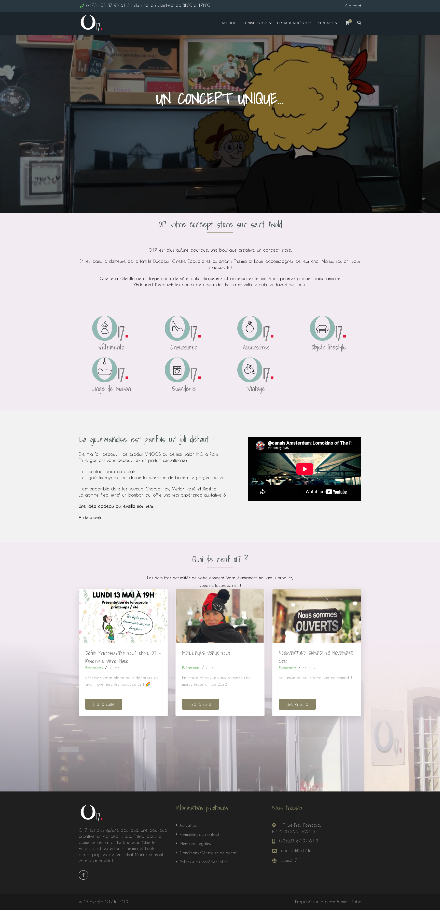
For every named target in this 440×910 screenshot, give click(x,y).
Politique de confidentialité (203, 862)
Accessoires (256, 347)
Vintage (256, 388)
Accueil (229, 23)
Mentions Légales (195, 843)
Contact (325, 23)
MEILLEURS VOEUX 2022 (206, 653)
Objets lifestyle (329, 347)
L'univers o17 (255, 23)
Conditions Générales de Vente (208, 852)
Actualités (188, 825)
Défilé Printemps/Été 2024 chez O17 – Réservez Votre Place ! (123, 657)
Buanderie (184, 388)
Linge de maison (111, 388)
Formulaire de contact (199, 834)
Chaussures (183, 347)
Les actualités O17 (294, 23)
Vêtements (111, 347)
